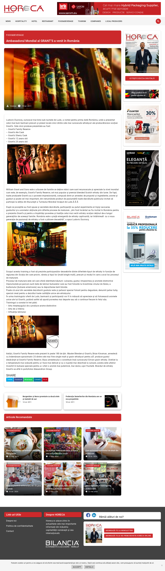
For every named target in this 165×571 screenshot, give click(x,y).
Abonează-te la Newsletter (119, 530)
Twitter (10, 379)
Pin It (45, 379)
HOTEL (34, 21)
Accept (77, 567)
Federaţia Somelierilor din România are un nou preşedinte (84, 397)
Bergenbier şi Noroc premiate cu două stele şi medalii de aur (41, 397)
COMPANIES (96, 21)
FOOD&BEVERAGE (65, 21)
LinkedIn (38, 379)
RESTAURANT (47, 21)
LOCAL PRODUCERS (113, 21)
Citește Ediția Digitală (142, 78)
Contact (10, 531)
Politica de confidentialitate (19, 526)
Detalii (89, 567)
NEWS (8, 21)
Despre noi (11, 521)
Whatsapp (28, 379)
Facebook (18, 379)
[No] (161, 565)
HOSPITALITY (21, 21)
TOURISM (82, 21)
